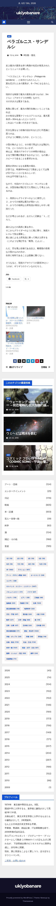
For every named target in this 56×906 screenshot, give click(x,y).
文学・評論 (24, 620)
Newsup (44, 898)
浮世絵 (42, 637)
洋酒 (29, 637)
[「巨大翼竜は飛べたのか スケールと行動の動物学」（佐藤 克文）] (15, 311)
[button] (52, 22)
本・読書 (9, 511)
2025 (7, 677)
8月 (31, 564)
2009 (7, 787)
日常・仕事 (12, 625)
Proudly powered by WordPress (19, 898)
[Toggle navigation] (28, 22)
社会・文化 (29, 642)
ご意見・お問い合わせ (15, 860)
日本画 (27, 625)
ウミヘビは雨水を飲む (35, 318)
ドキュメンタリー (14, 592)
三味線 (38, 598)
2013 (7, 760)
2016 (7, 739)
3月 (31, 558)
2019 (7, 718)
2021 (7, 705)
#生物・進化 (29, 55)
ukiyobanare (28, 13)
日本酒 (40, 625)
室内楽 (27, 614)
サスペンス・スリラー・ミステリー (21, 586)
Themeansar (28, 901)
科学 (9, 36)
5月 (42, 558)
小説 (40, 614)
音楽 (7, 546)
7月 (20, 564)
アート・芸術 (11, 484)
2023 (7, 691)
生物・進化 (12, 642)
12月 (42, 564)
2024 (7, 684)
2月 (20, 558)
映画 (7, 505)
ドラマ (31, 592)
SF (9, 570)
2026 (7, 670)
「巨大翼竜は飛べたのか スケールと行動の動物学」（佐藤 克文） (15, 320)
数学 (10, 620)
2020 (7, 711)
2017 (7, 732)
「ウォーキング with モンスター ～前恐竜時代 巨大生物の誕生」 (27, 405)
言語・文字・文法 (30, 648)
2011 (7, 773)
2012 (7, 766)
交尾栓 (44, 367)
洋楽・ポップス (13, 637)
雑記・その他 (11, 539)
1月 (9, 558)
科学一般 (11, 648)
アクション (24, 570)
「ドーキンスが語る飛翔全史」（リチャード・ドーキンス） (14, 346)
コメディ (11, 581)
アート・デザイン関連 (16, 575)
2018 (7, 725)
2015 (7, 746)
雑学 (34, 653)
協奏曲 (10, 603)
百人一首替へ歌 (12, 518)
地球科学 (29, 609)
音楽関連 (11, 659)
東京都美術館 (13, 631)
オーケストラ (37, 575)
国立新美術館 (13, 609)
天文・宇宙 (12, 614)
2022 (7, 698)
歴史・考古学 (31, 631)
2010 (7, 780)
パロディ (11, 598)
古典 (37, 603)
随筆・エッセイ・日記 (16, 653)
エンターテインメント (15, 491)
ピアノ (25, 598)
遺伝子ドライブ (16, 367)
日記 (7, 498)
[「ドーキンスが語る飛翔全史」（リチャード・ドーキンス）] (15, 337)
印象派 (24, 603)
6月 (9, 564)
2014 (7, 753)
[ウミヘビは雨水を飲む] (36, 311)
